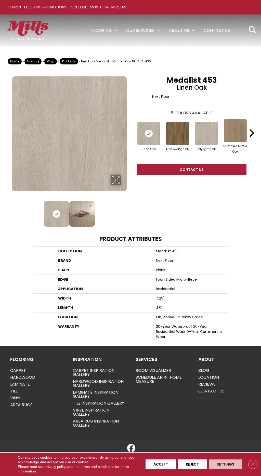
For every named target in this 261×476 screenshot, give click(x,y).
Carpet (18, 370)
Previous (14, 211)
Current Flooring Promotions (37, 7)
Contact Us (192, 169)
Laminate (20, 384)
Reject (192, 464)
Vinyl (50, 61)
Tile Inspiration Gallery (98, 403)
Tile (14, 391)
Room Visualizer (153, 370)
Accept (160, 464)
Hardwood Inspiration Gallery (98, 383)
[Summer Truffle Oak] (235, 130)
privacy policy (55, 467)
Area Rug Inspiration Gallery (96, 423)
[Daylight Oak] (206, 133)
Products (69, 61)
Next (124, 211)
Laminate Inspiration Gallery (95, 394)
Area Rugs (21, 405)
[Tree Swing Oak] (177, 133)
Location (208, 377)
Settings (225, 464)
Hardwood (22, 377)
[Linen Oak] (149, 133)
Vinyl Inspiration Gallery (91, 412)
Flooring (33, 61)
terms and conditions (97, 467)
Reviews (207, 384)
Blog (203, 370)
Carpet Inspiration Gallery (93, 372)
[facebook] (131, 448)
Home (14, 61)
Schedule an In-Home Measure (99, 7)
